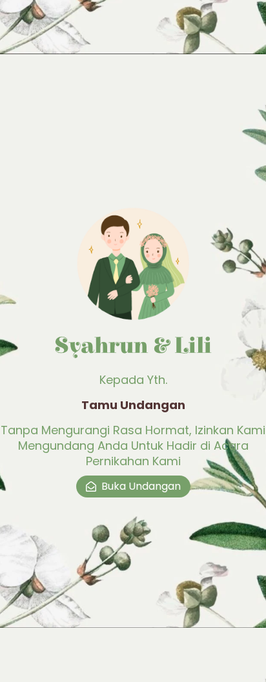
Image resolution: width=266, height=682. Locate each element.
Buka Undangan (141, 486)
